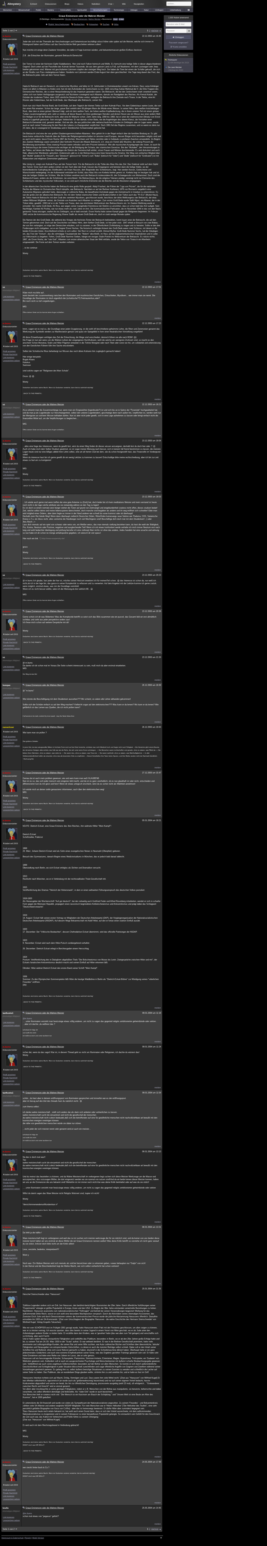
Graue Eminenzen (79, 19)
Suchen (106, 24)
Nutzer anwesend (178, 18)
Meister (68, 19)
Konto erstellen (180, 47)
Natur (146, 10)
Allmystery (14, 3)
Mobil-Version (38, 1538)
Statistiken (95, 4)
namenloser (8, 727)
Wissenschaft (24, 10)
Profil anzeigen (9, 64)
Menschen (7, 10)
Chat (111, 4)
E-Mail (121, 19)
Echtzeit (33, 4)
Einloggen (179, 37)
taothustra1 (8, 1013)
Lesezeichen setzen (11, 73)
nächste (154, 30)
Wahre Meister (94, 19)
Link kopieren (8, 70)
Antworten (93, 24)
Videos (80, 4)
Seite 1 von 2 (9, 30)
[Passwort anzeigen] (189, 32)
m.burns (7, 36)
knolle (5, 1508)
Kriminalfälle (65, 10)
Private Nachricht (10, 67)
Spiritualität (82, 10)
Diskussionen (50, 4)
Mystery (50, 10)
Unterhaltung (175, 10)
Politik (38, 10)
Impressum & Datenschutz (12, 1538)
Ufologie (134, 10)
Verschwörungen (100, 10)
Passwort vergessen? (178, 42)
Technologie (119, 10)
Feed (115, 19)
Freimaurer (178, 61)
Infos (116, 24)
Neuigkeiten (139, 4)
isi (4, 287)
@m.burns (27, 1018)
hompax (6, 685)
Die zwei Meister (175, 68)
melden (158, 282)
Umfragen (159, 10)
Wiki (124, 4)
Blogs (67, 4)
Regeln (28, 1538)
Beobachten (79, 24)
